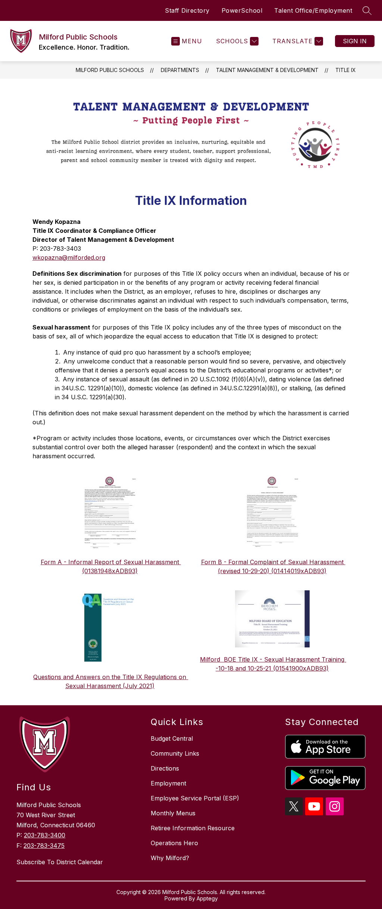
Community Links (175, 753)
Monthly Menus (173, 813)
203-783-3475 (44, 845)
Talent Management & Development (267, 70)
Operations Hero (174, 843)
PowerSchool (242, 10)
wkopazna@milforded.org (68, 257)
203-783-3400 (44, 835)
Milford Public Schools (110, 70)
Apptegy (207, 898)
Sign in (355, 41)
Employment (168, 783)
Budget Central (172, 738)
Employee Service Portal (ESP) (195, 798)
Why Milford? (170, 858)
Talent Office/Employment (313, 10)
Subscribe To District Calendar (59, 862)
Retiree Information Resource (193, 828)
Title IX (345, 70)
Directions (165, 768)
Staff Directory (187, 10)
